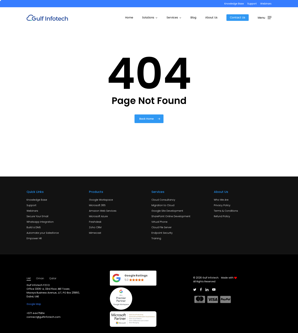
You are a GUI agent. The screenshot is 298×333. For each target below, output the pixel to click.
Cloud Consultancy (163, 199)
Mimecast (95, 233)
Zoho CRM (95, 227)
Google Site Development (167, 211)
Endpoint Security (162, 233)
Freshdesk (95, 222)
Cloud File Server (161, 227)
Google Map (34, 304)
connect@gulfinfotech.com (44, 317)
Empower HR (34, 238)
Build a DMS (34, 227)
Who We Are (221, 199)
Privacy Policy (222, 205)
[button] (264, 17)
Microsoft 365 (97, 205)
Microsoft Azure (98, 216)
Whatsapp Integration (40, 222)
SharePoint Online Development (170, 216)
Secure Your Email (37, 216)
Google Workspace (101, 199)
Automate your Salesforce (43, 233)
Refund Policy (222, 216)
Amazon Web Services (102, 211)
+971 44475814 (36, 313)
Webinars (32, 211)
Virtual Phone (159, 222)
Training (156, 238)
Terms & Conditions (226, 211)
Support (31, 205)
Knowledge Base (37, 199)
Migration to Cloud (162, 205)
